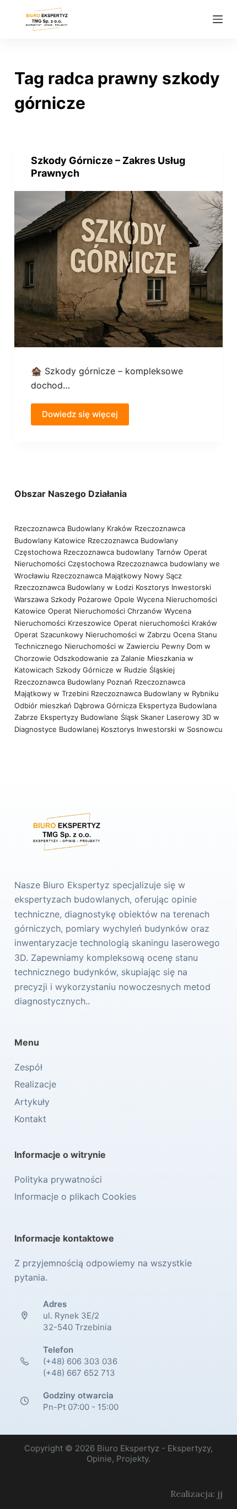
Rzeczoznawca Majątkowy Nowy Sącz (117, 575)
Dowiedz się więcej (80, 414)
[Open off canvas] (218, 19)
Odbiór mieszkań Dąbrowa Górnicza (76, 705)
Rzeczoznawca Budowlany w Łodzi (75, 587)
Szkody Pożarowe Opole (94, 599)
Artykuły (32, 1101)
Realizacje (35, 1084)
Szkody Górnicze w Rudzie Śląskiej (115, 669)
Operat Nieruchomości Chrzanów (105, 610)
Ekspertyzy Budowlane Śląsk (89, 717)
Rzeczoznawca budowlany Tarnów (122, 552)
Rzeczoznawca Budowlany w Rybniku (155, 693)
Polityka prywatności (58, 1179)
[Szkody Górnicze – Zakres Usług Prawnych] (118, 269)
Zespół (28, 1067)
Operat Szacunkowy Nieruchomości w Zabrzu (93, 634)
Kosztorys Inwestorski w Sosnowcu (162, 729)
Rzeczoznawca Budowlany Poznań (74, 681)
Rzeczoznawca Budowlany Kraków (73, 528)
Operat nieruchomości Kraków (165, 623)
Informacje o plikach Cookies (75, 1196)
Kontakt (30, 1118)
